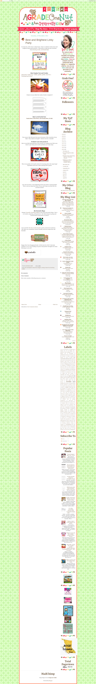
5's (72, 352)
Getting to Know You (46, 267)
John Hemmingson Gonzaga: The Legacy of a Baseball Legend (68, 242)
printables (73, 407)
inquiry (67, 393)
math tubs (69, 397)
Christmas (67, 369)
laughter (73, 395)
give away (68, 385)
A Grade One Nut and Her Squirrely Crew (68, 299)
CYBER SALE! (68, 312)
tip (71, 425)
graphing (63, 388)
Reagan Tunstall (63, 409)
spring (63, 417)
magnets (72, 396)
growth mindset (71, 388)
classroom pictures (71, 370)
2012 (63, 149)
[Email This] (35, 265)
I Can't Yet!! (64, 392)
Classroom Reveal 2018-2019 (68, 316)
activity (67, 354)
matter (74, 397)
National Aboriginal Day (65, 401)
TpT (68, 426)
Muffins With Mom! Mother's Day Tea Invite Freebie (70, 499)
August (64, 170)
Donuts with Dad (70, 374)
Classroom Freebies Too (68, 208)
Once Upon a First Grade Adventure (67, 330)
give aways (73, 385)
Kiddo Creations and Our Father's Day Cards (70, 561)
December (65, 151)
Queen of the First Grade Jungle (67, 262)
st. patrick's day (70, 417)
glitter (63, 387)
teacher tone (72, 421)
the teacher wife (68, 219)
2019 (63, 136)
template (62, 424)
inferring (62, 393)
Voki (70, 428)
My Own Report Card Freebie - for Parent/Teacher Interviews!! (71, 466)
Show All (73, 340)
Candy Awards (71, 366)
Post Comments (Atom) (32, 306)
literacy (67, 396)
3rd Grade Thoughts (67, 293)
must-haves (71, 400)
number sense (65, 403)
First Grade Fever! (68, 288)
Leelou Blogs (68, 240)
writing (72, 429)
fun (74, 383)
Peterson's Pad (68, 311)
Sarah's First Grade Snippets (68, 278)
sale (62, 413)
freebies (62, 383)
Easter (61, 376)
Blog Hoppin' (68, 282)
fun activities (64, 384)
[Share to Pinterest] (40, 265)
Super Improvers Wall (71, 420)
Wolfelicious (68, 315)
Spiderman (69, 416)
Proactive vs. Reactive (67, 326)
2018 (63, 138)
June (64, 174)
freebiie (66, 383)
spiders (74, 416)
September (65, 168)
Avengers (63, 356)
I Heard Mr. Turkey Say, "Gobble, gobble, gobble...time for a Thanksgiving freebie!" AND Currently (68, 547)
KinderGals (67, 267)
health (67, 391)
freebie (68, 381)
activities (62, 354)
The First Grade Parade (34, 227)
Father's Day (63, 377)
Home (39, 304)
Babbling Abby (67, 319)
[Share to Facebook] (39, 265)
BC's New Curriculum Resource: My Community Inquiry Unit (70, 510)
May (64, 175)
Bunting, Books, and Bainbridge (41, 49)
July (64, 172)
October (65, 166)
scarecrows (67, 413)
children (62, 369)
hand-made (62, 391)
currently (62, 374)
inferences (72, 392)
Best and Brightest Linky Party (31, 267)
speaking (63, 416)
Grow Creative (68, 213)
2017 (63, 140)
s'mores (74, 412)
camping (63, 365)
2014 (63, 145)
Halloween (62, 389)
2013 (63, 147)
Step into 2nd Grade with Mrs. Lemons (68, 200)
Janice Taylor (72, 393)
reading (72, 408)
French (71, 383)
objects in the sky (64, 404)
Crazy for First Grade (68, 251)
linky (63, 396)
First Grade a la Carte (68, 257)
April (64, 177)
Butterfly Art (72, 364)
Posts (63, 438)
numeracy (72, 403)
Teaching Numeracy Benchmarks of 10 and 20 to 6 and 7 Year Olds (68, 302)
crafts (63, 373)
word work (67, 429)
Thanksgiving (69, 424)
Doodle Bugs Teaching (68, 306)
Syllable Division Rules (68, 279)
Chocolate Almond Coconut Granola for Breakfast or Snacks (68, 215)
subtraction (62, 420)
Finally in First (68, 246)
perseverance (71, 405)
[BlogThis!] (37, 265)
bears (68, 358)
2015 (63, 143)
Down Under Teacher (68, 233)
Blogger (50, 680)
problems (63, 408)
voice (66, 428)
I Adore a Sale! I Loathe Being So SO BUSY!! (70, 522)
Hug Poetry (73, 391)
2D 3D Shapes (69, 350)
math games (63, 397)
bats (67, 357)
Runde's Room (68, 226)
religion (71, 409)
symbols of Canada (65, 421)
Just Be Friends (64, 395)
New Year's (73, 401)
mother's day (66, 399)
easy (66, 376)
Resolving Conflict (67, 412)
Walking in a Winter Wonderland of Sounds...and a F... (67, 161)
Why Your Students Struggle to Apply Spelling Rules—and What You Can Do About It (68, 236)
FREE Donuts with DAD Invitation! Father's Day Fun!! (71, 488)
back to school (70, 356)
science (72, 413)
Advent (71, 354)
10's (61, 349)
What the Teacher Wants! (68, 272)
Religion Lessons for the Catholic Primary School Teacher (70, 534)
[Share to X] (38, 265)
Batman (61, 357)
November (65, 164)
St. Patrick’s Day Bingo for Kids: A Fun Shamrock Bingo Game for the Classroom (68, 222)
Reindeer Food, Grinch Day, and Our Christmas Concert (69, 157)
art (74, 354)
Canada (68, 365)
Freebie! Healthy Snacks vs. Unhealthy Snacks (71, 477)
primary (67, 407)
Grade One (73, 387)
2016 (63, 141)
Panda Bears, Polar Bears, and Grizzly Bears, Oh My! (39, 118)
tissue (74, 425)
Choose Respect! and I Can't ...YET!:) (71, 455)
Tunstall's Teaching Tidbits (32, 212)
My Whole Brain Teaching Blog (68, 190)
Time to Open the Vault (68, 258)
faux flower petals (64, 378)
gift (63, 385)
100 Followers (66, 349)
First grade (68, 380)
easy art (70, 376)
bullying (67, 364)
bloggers (39, 267)
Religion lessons (63, 411)
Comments (64, 441)
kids (69, 395)
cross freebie (70, 373)
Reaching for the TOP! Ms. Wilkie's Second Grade (68, 325)
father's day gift (70, 377)
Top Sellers (64, 426)
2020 (63, 134)
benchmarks (68, 360)
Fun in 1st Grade (68, 335)
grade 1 (67, 387)
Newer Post (24, 304)
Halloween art (70, 389)
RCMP (68, 408)
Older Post (55, 304)
